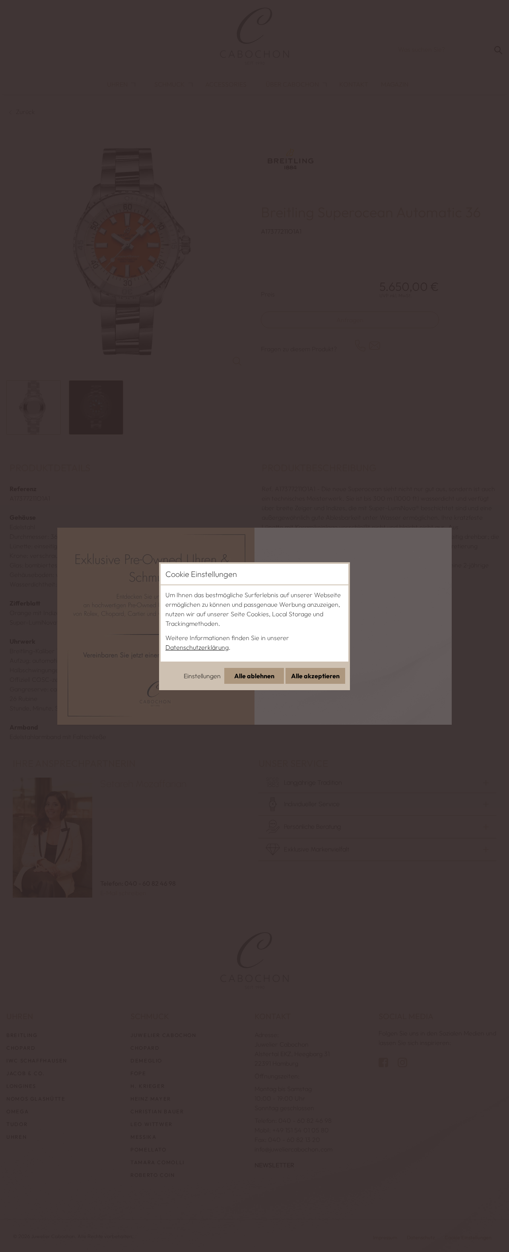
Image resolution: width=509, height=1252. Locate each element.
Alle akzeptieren (315, 676)
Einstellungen (202, 676)
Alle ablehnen (254, 676)
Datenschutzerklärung (197, 647)
